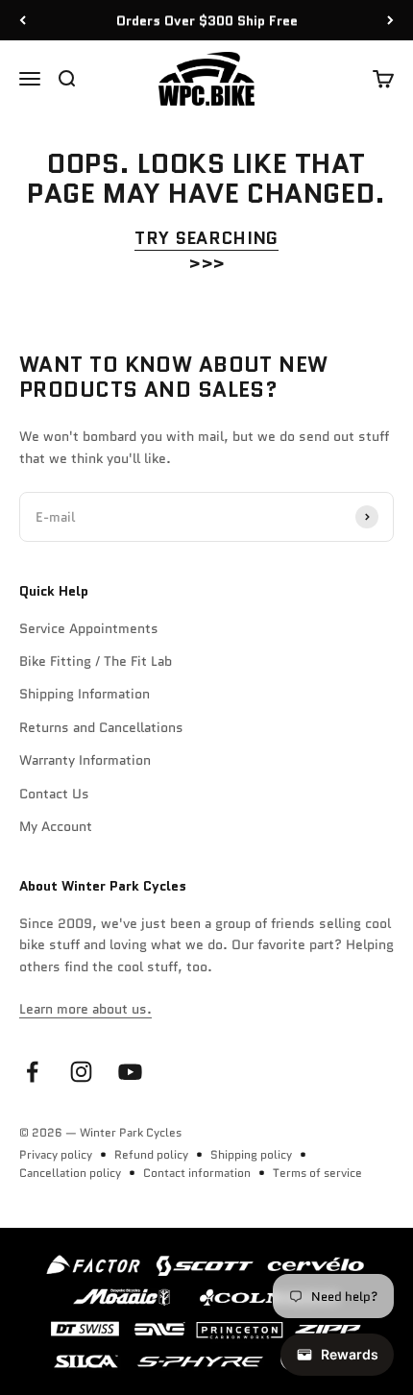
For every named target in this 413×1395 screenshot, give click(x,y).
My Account (55, 826)
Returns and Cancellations (101, 727)
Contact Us (54, 793)
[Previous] (22, 20)
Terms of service (317, 1172)
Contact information (197, 1172)
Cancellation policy (70, 1172)
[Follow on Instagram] (81, 1072)
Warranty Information (85, 760)
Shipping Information (84, 693)
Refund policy (151, 1154)
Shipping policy (251, 1154)
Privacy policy (55, 1154)
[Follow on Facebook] (32, 1072)
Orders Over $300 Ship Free (207, 20)
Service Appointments (88, 628)
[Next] (390, 20)
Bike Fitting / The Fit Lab (95, 661)
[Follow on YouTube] (130, 1072)
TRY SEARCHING (206, 238)
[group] (206, 1311)
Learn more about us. (85, 1008)
